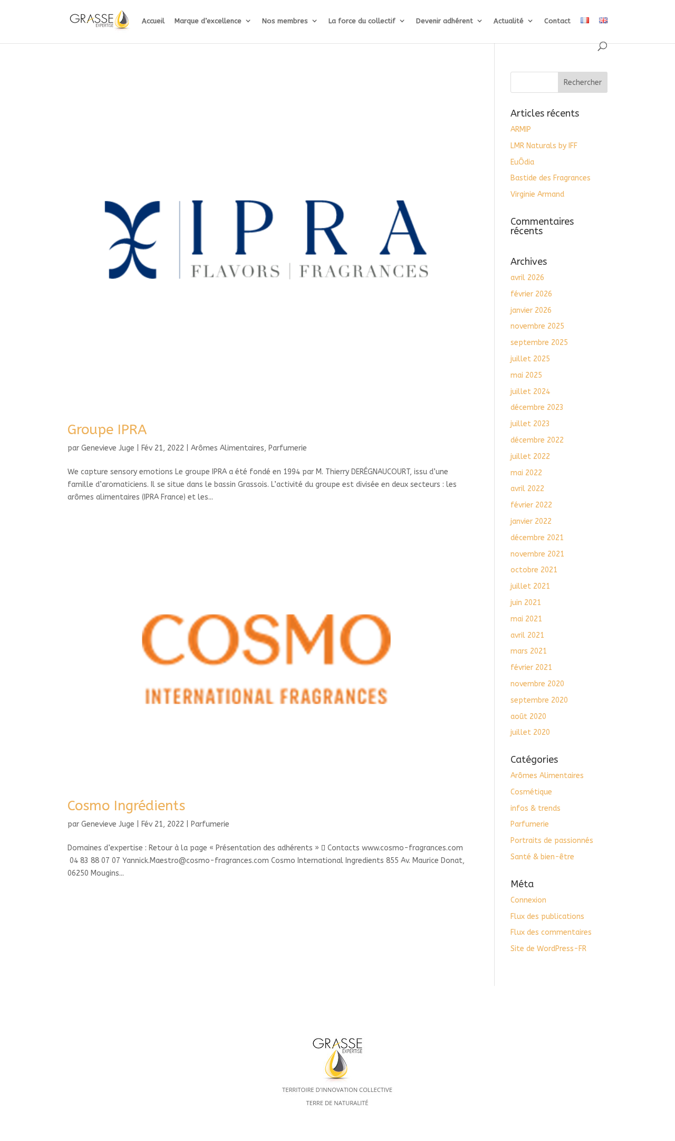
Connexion (528, 900)
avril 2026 (527, 277)
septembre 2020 (539, 700)
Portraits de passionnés (551, 840)
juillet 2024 (530, 391)
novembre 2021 (537, 554)
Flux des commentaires (551, 932)
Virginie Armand (537, 194)
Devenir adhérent (444, 21)
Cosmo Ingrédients (126, 806)
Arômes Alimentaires (227, 448)
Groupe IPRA (107, 429)
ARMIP (520, 129)
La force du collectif (362, 21)
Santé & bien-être (542, 856)
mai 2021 (526, 619)
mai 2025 (526, 375)
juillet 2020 (530, 732)
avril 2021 (527, 635)
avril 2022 (527, 488)
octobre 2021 (533, 569)
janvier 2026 (531, 310)
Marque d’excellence (208, 21)
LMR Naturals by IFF (543, 145)
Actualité (509, 21)
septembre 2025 (539, 342)
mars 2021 (528, 651)
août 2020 (528, 716)
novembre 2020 (537, 683)
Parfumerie (287, 448)
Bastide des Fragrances (550, 178)
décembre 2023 (537, 407)
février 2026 (531, 294)
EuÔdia (522, 162)
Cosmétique (531, 792)
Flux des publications (547, 916)
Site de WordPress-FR (548, 948)
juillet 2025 (530, 358)
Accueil (153, 21)
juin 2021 (525, 602)
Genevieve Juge (107, 448)
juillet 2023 (530, 423)
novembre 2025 (537, 326)
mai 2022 (526, 472)
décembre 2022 (537, 440)
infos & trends (535, 808)
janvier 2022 (531, 521)
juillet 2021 (530, 586)
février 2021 (531, 667)
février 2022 (531, 505)
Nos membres (285, 21)
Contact (557, 21)
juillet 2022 (530, 456)
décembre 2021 (537, 537)
